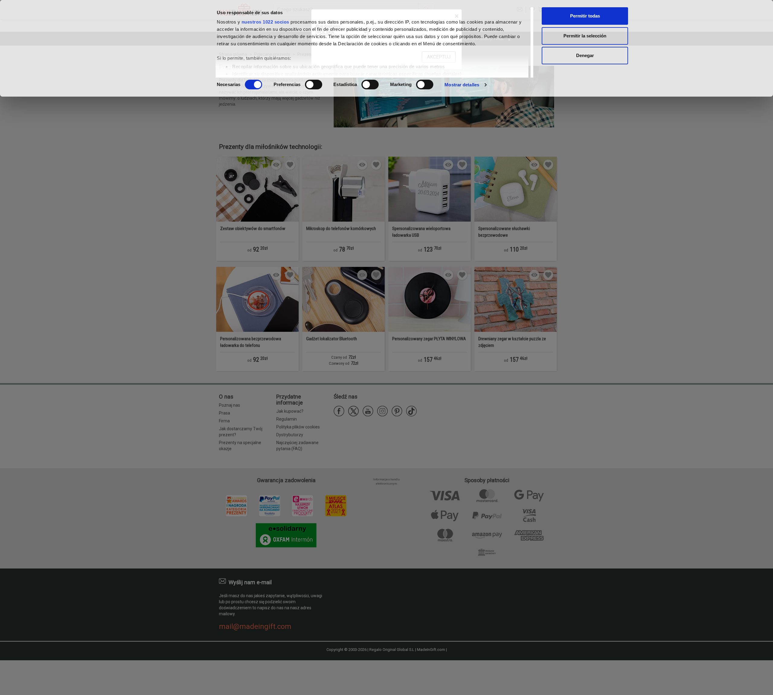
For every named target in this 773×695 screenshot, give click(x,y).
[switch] (313, 84)
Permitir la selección (584, 35)
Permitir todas (585, 15)
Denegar (585, 55)
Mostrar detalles (461, 84)
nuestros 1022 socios (265, 21)
